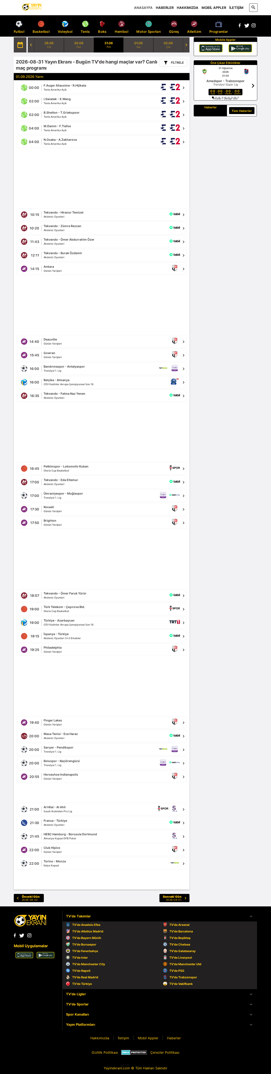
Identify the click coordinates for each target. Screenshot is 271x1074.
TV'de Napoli (81, 970)
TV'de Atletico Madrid (87, 931)
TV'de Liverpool (180, 957)
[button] (160, 916)
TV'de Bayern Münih (86, 938)
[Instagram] (254, 26)
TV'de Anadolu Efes (86, 924)
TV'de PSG (176, 970)
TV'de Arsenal (179, 924)
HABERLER (165, 8)
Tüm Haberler (242, 111)
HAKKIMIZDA (187, 8)
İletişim (123, 1038)
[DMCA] (134, 1052)
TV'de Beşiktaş (180, 938)
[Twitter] (246, 26)
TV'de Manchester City (88, 964)
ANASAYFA (143, 8)
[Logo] (30, 925)
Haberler (174, 1038)
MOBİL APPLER (214, 8)
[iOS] (211, 49)
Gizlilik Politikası (105, 1052)
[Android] (240, 49)
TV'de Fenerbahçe (85, 951)
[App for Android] (45, 957)
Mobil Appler (148, 1038)
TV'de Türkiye (82, 984)
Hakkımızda (99, 1038)
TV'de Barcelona (181, 931)
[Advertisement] (101, 177)
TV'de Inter (80, 957)
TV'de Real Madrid (85, 977)
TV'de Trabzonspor (183, 977)
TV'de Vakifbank (181, 984)
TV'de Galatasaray (182, 951)
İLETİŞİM (236, 8)
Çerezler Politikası (164, 1052)
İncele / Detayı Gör (225, 98)
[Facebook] (240, 26)
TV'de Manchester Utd (185, 964)
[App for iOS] (24, 957)
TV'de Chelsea (179, 944)
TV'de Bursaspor (84, 944)
